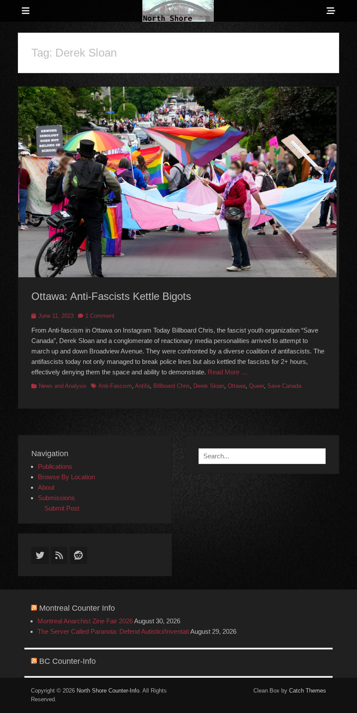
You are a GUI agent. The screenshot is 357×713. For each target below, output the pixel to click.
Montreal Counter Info (77, 608)
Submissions (56, 497)
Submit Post (61, 508)
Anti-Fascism (115, 386)
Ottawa (237, 386)
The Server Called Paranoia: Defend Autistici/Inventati (113, 631)
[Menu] (26, 11)
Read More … (228, 372)
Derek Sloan (208, 386)
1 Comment (100, 316)
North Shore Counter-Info (108, 690)
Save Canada (284, 386)
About (46, 487)
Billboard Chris (171, 386)
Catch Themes (307, 690)
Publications (55, 466)
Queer (256, 386)
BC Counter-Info (67, 661)
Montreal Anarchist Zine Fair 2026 (85, 621)
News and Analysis (63, 386)
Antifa (142, 386)
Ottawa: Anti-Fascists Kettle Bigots (111, 296)
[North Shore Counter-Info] (178, 11)
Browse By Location (66, 477)
